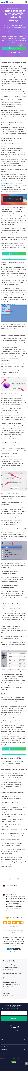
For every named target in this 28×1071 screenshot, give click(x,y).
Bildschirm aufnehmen (14, 8)
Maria (14, 894)
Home (3, 8)
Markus (15, 885)
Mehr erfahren (10, 888)
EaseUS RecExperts (6, 185)
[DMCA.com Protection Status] (14, 1062)
